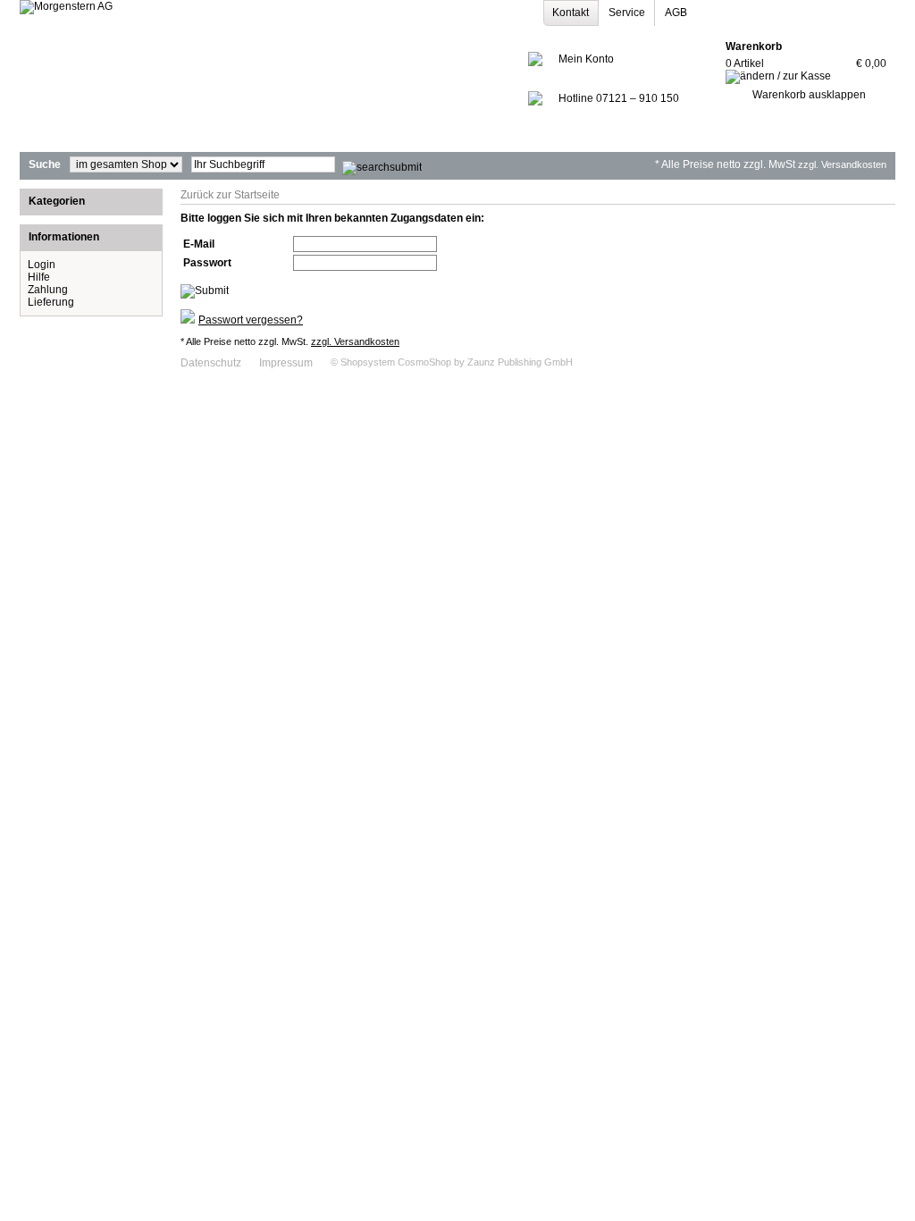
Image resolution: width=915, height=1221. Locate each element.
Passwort (207, 263)
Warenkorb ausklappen (809, 94)
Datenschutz (210, 363)
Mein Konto (586, 59)
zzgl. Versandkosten (842, 164)
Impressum (286, 363)
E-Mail (198, 244)
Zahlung (48, 289)
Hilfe (39, 277)
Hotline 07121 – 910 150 (618, 98)
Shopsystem (367, 362)
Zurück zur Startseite (230, 195)
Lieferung (51, 302)
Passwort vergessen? (250, 320)
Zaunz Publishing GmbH (520, 362)
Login (41, 264)
